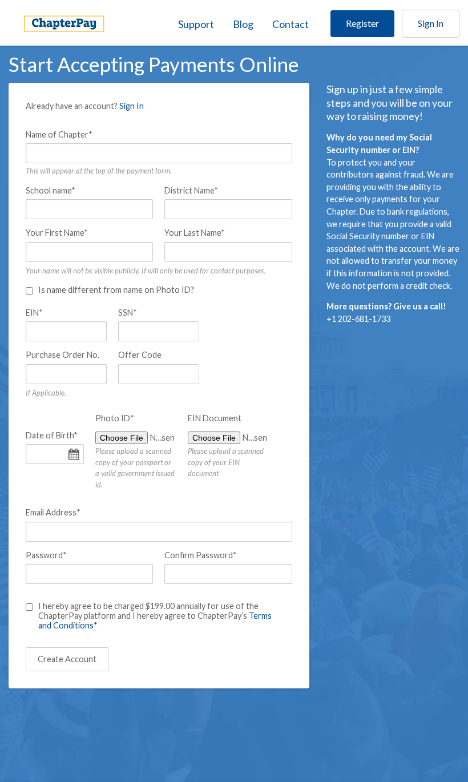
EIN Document (214, 418)
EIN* (34, 312)
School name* (50, 190)
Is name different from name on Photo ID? (116, 290)
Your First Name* (57, 232)
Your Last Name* (194, 232)
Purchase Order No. (62, 355)
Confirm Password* (200, 555)
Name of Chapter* (59, 134)
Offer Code (140, 355)
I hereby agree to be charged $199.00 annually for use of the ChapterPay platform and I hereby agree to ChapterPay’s (155, 615)
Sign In (430, 23)
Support (196, 24)
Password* (46, 555)
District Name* (191, 190)
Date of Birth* (52, 435)
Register (362, 23)
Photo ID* (114, 418)
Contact (290, 24)
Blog (243, 24)
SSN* (127, 312)
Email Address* (53, 512)
